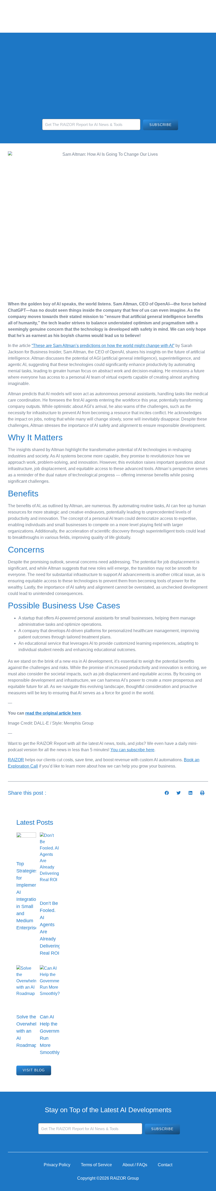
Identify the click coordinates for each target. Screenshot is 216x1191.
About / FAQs (134, 1165)
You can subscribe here (132, 750)
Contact (165, 1165)
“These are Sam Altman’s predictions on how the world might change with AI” (103, 345)
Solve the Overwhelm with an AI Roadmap (28, 1031)
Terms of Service (96, 1165)
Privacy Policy (57, 1165)
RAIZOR (16, 760)
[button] (167, 793)
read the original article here (53, 713)
